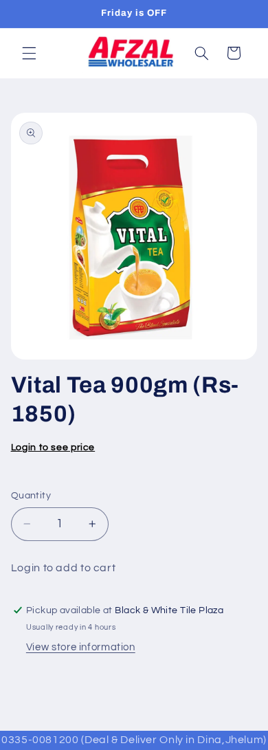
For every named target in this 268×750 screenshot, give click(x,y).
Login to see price (53, 447)
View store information (80, 647)
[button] (29, 53)
